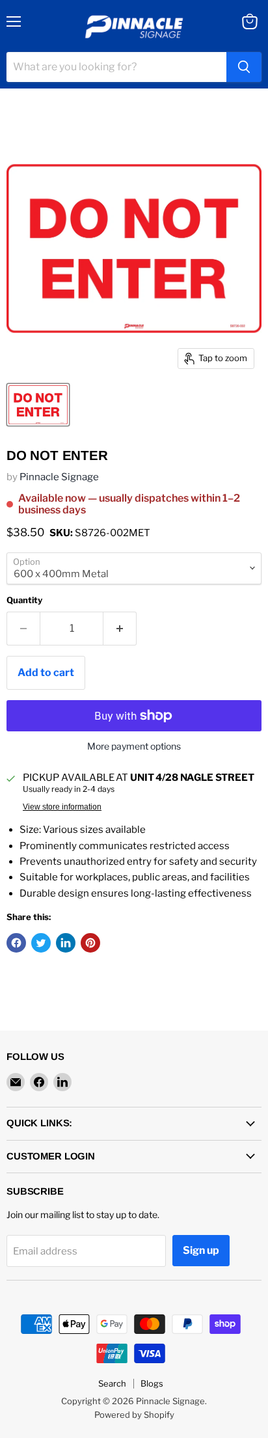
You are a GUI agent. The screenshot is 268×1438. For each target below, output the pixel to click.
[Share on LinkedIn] (65, 943)
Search (112, 1383)
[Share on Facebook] (16, 943)
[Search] (243, 67)
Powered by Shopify (134, 1414)
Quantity (24, 600)
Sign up (201, 1250)
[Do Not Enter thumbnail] (38, 405)
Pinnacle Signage (59, 477)
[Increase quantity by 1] (120, 628)
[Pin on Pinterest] (90, 943)
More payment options (134, 746)
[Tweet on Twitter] (41, 943)
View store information (62, 806)
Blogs (152, 1383)
